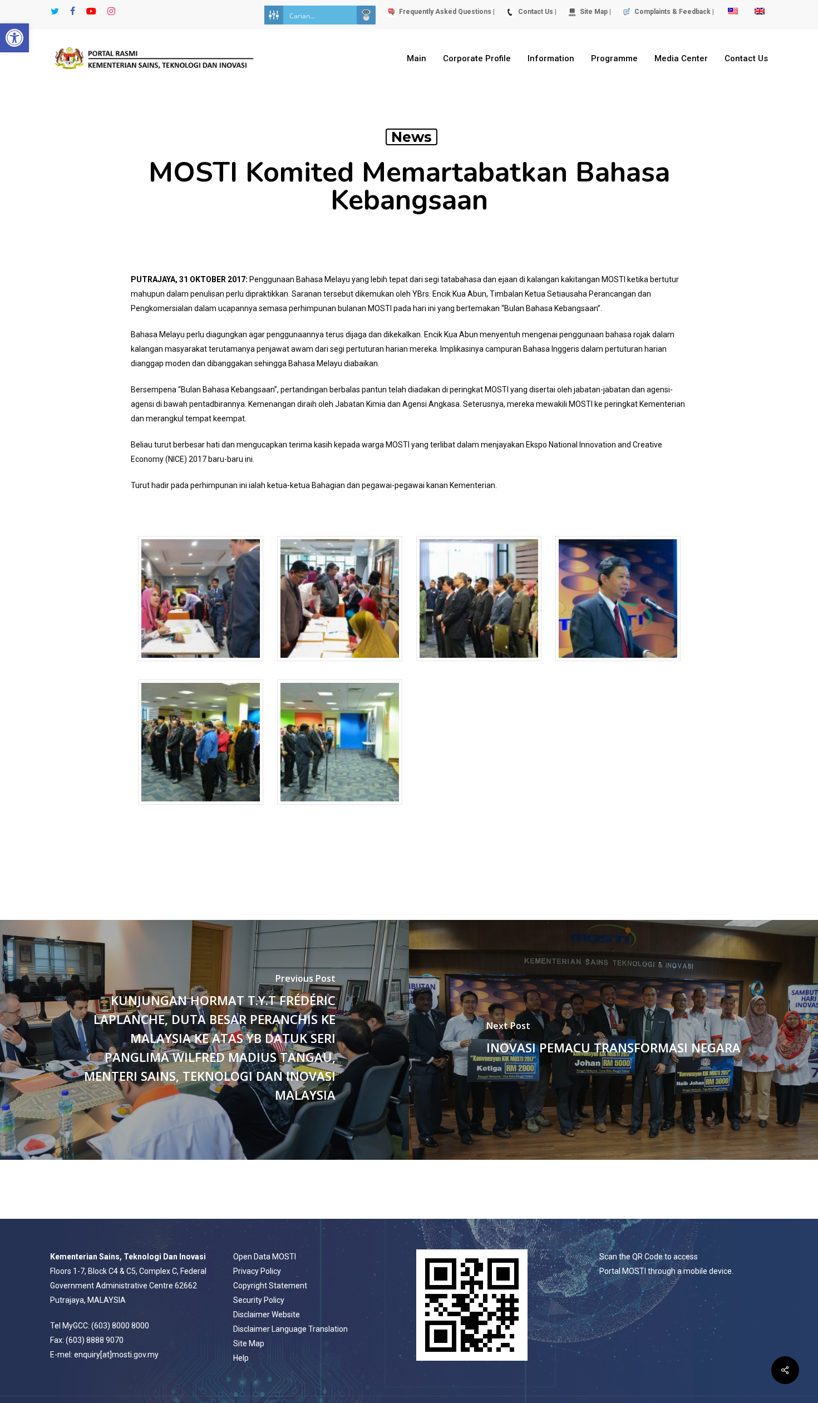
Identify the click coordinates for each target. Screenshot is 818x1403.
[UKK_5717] (618, 666)
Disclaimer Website (266, 1314)
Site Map (248, 1343)
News (411, 137)
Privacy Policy (257, 1271)
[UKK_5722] (200, 810)
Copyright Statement (270, 1285)
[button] (14, 37)
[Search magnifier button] (366, 15)
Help (241, 1357)
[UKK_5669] (339, 666)
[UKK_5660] (200, 666)
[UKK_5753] (339, 810)
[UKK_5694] (478, 666)
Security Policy (258, 1300)
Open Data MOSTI (264, 1256)
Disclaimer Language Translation (290, 1329)
